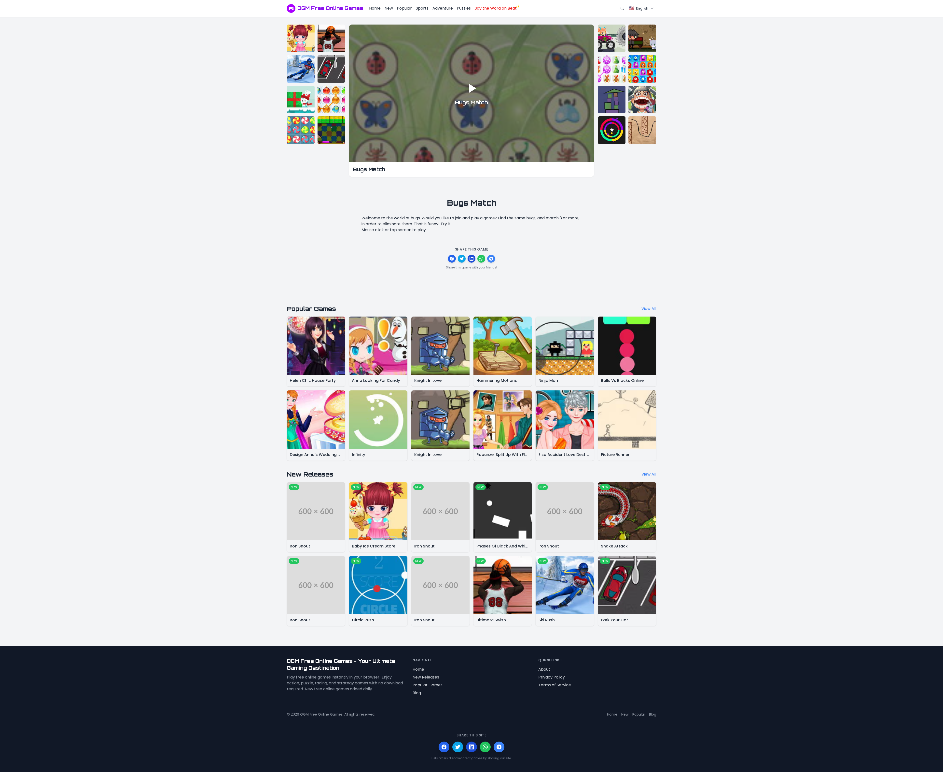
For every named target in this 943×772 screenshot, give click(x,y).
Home (375, 8)
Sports (422, 8)
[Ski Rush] (301, 69)
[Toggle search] (622, 8)
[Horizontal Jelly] (642, 69)
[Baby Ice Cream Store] (301, 38)
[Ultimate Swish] (331, 38)
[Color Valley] (612, 130)
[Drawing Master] (642, 130)
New (389, 8)
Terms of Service (554, 685)
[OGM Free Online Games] (291, 8)
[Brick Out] (331, 130)
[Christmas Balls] (331, 99)
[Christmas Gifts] (612, 69)
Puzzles (464, 8)
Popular (404, 8)
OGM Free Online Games (330, 8)
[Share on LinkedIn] (471, 259)
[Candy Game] (301, 130)
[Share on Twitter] (462, 259)
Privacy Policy (551, 677)
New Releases (426, 677)
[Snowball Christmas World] (301, 99)
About (544, 669)
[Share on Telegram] (491, 259)
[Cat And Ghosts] (642, 38)
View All (648, 308)
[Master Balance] (612, 99)
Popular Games (428, 685)
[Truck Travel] (612, 38)
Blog (417, 693)
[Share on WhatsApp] (481, 259)
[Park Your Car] (331, 69)
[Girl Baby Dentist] (642, 99)
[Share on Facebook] (452, 259)
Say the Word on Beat (496, 8)
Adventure (442, 8)
